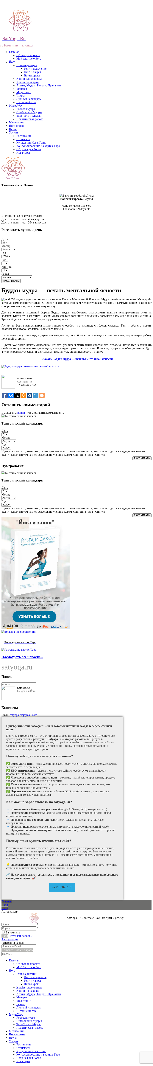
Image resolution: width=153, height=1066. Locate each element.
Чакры (20, 95)
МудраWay (16, 105)
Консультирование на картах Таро (38, 145)
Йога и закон (17, 125)
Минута (6, 266)
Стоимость (23, 139)
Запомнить (13, 932)
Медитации (23, 92)
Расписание (23, 135)
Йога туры (23, 152)
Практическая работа (29, 119)
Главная (14, 51)
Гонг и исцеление (35, 68)
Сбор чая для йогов (28, 149)
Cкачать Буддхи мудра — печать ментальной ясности (76, 358)
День (4, 239)
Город (5, 273)
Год (3, 252)
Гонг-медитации (26, 65)
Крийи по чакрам (27, 82)
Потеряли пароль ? (20, 935)
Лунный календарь (28, 98)
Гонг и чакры (32, 72)
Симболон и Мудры (29, 112)
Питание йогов (26, 102)
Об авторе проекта (28, 55)
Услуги (13, 132)
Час (3, 259)
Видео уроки (32, 75)
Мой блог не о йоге (28, 58)
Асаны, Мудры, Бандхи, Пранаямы (38, 85)
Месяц (5, 246)
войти (21, 412)
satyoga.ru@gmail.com (23, 715)
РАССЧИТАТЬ (11, 280)
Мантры (21, 88)
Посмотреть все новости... (22, 657)
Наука (13, 129)
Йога (12, 61)
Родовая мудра (25, 109)
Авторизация (9, 939)
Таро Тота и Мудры (28, 115)
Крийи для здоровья (29, 78)
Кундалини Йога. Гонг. (31, 142)
